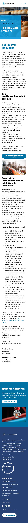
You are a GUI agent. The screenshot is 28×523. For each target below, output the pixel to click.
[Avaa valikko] (25, 3)
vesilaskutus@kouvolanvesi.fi (10, 494)
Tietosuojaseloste (7, 455)
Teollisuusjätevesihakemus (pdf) (14, 156)
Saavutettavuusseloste (8, 457)
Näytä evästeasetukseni (9, 510)
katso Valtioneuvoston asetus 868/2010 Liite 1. (13, 321)
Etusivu (3, 21)
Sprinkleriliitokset (9, 402)
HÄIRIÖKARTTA (6, 502)
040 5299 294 (5, 495)
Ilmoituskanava (6, 459)
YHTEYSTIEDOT (6, 499)
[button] (21, 3)
